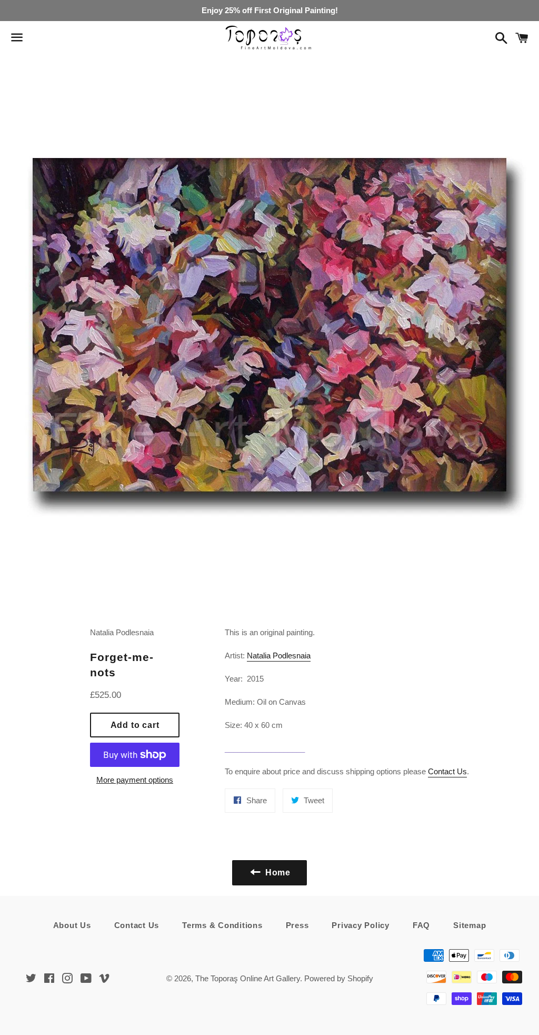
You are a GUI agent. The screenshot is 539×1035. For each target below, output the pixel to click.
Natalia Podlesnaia (279, 655)
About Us (72, 925)
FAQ (421, 925)
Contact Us (447, 771)
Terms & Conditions (222, 925)
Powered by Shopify (338, 978)
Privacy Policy (361, 925)
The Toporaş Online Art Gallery (247, 978)
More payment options (134, 779)
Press (297, 925)
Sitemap (469, 925)
